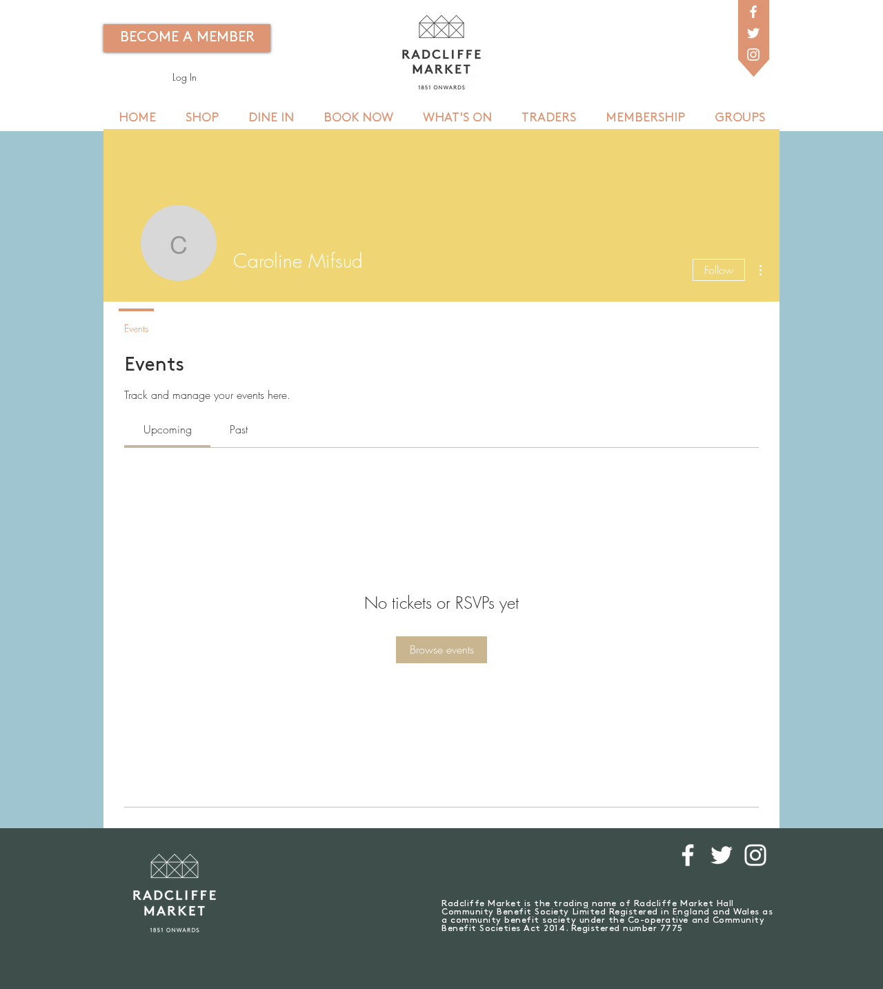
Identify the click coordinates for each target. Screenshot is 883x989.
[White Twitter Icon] (753, 33)
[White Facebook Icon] (753, 11)
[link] (167, 429)
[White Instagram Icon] (753, 54)
